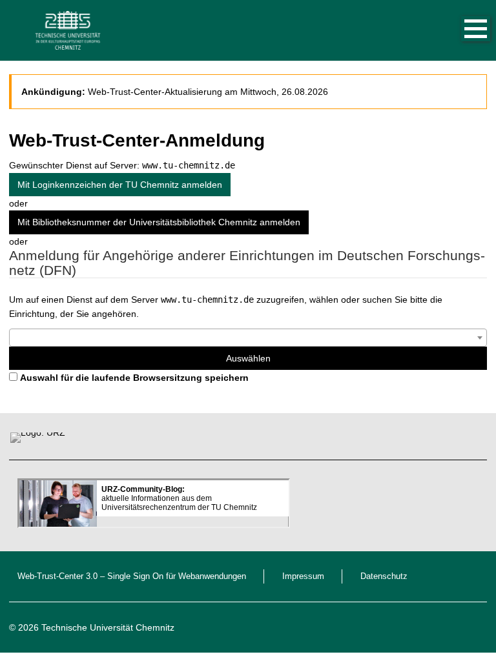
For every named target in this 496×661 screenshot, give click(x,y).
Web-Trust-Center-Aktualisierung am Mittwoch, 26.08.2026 (208, 91)
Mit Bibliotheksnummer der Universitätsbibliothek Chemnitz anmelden (158, 222)
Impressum (303, 576)
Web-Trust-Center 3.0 (57, 576)
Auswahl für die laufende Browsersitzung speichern (134, 377)
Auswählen (248, 358)
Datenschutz (384, 576)
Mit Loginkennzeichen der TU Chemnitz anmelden (119, 184)
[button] (462, 30)
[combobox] (248, 338)
